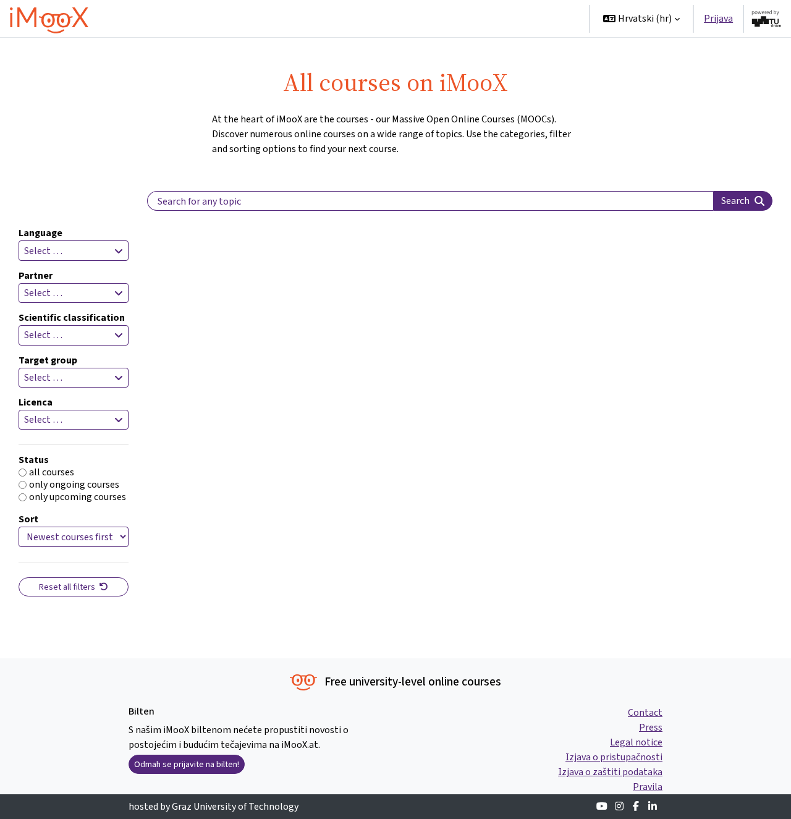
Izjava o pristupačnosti (613, 756)
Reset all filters (68, 587)
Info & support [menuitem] (478, 18)
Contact (645, 712)
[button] (641, 19)
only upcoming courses (77, 497)
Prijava (718, 18)
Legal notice (636, 742)
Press (650, 727)
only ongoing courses (74, 485)
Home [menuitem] (363, 18)
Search (735, 200)
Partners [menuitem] (550, 18)
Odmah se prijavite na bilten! (186, 764)
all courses (51, 472)
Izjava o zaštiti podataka (610, 771)
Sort (28, 519)
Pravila (647, 786)
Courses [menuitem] (407, 18)
